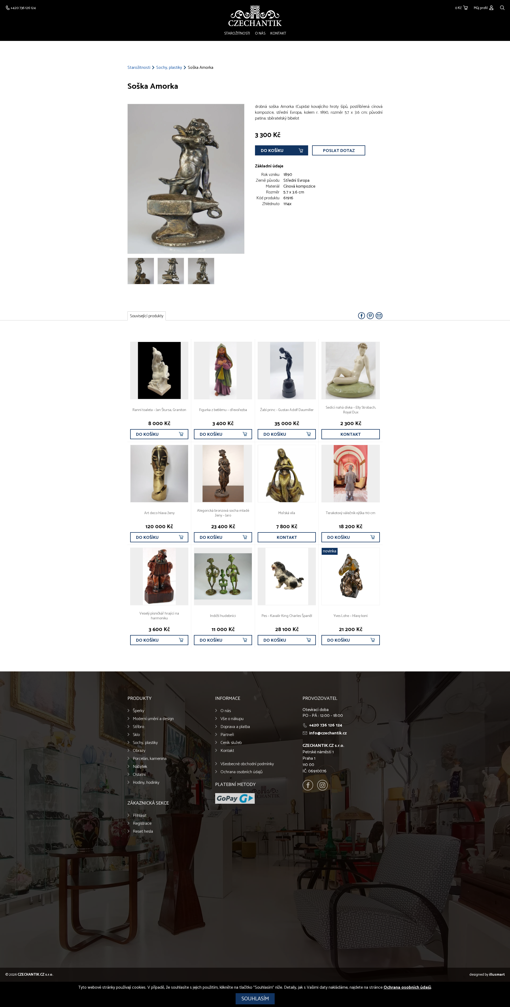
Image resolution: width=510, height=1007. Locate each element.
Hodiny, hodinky (146, 782)
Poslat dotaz (339, 150)
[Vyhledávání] (502, 7)
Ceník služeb (231, 742)
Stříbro (138, 726)
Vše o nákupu (232, 718)
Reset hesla (143, 831)
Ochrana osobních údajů (241, 772)
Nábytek (140, 766)
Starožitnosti (237, 34)
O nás (260, 34)
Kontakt (278, 34)
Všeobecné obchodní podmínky (247, 764)
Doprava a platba (235, 726)
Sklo (136, 734)
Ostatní (139, 774)
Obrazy (139, 750)
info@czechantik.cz (328, 733)
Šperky (138, 710)
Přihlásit (139, 815)
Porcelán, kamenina (150, 758)
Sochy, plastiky (169, 68)
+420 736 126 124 (325, 725)
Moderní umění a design (153, 718)
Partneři (227, 734)
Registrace (142, 823)
